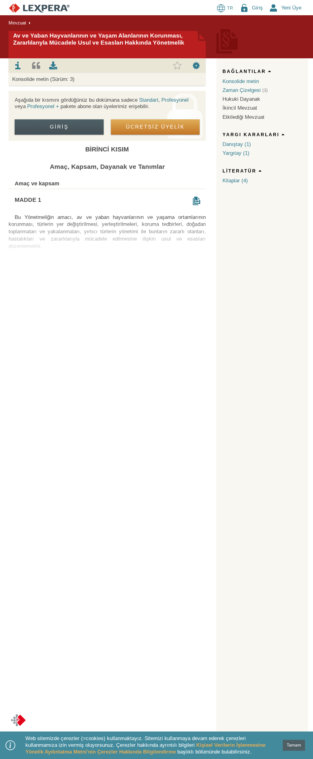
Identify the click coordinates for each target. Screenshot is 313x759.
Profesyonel (175, 100)
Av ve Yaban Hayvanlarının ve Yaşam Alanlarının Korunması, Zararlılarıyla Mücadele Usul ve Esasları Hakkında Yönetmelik (98, 39)
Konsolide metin (241, 81)
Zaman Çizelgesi (242, 90)
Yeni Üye (291, 8)
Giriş (257, 8)
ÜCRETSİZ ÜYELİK (155, 127)
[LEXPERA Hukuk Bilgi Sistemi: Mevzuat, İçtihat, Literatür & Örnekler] (39, 8)
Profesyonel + (44, 106)
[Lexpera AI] (18, 720)
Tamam (294, 745)
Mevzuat (17, 22)
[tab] (18, 65)
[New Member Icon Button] (273, 8)
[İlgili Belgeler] (196, 201)
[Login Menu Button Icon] (244, 8)
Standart (148, 100)
